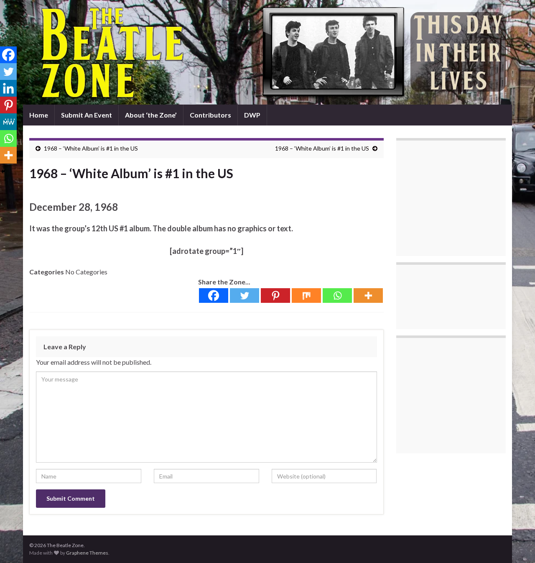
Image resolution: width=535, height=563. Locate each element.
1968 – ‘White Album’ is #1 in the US (91, 148)
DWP (252, 115)
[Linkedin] (8, 88)
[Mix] (306, 295)
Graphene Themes (87, 553)
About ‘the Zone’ (151, 115)
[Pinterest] (275, 295)
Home (38, 115)
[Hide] (3, 171)
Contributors (210, 115)
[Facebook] (213, 295)
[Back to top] (516, 544)
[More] (368, 295)
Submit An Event (86, 115)
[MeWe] (8, 121)
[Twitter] (244, 295)
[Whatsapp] (337, 295)
